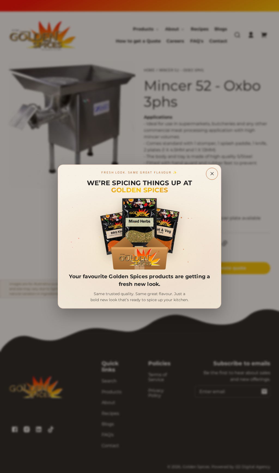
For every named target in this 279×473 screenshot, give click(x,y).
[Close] (212, 174)
